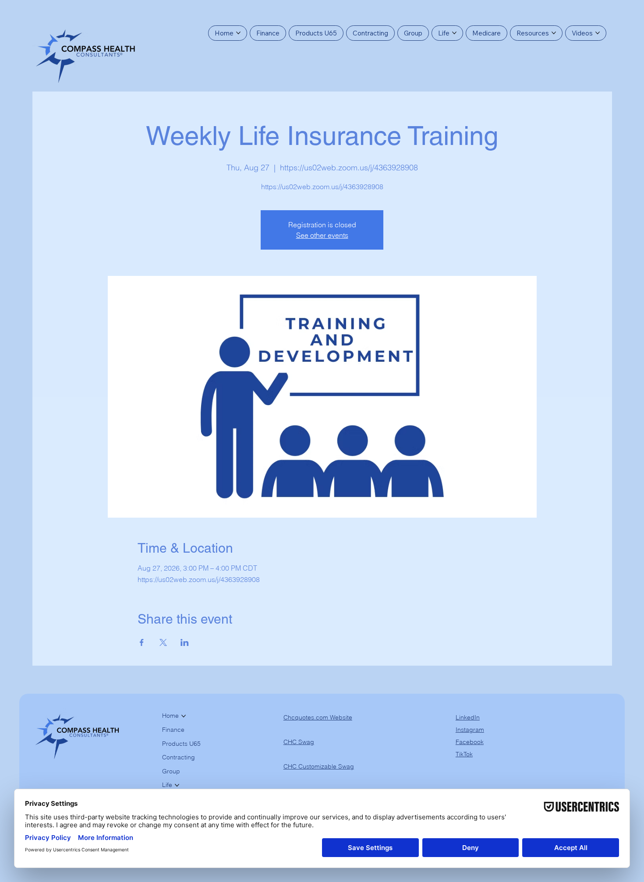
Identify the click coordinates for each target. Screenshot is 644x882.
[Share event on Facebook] (142, 642)
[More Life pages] (454, 33)
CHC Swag (298, 742)
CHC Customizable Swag (318, 766)
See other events (322, 235)
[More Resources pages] (554, 33)
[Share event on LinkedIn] (184, 642)
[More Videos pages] (597, 33)
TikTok (464, 754)
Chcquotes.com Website (317, 717)
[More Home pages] (238, 33)
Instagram (470, 730)
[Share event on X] (163, 642)
